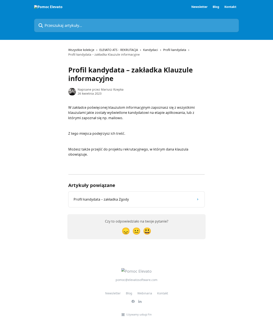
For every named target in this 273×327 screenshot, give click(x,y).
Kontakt (230, 6)
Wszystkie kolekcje (81, 50)
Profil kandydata (174, 50)
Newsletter (199, 6)
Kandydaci (150, 50)
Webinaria (144, 293)
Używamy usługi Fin (139, 314)
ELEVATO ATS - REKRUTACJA (118, 50)
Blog (216, 6)
